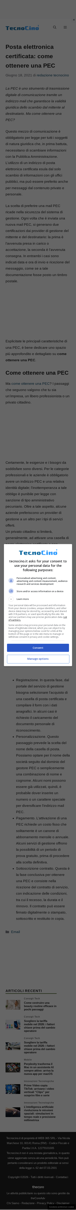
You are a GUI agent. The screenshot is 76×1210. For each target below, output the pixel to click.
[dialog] (38, 605)
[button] (38, 599)
